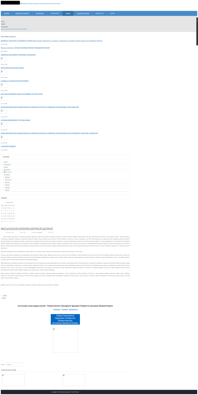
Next (3, 298)
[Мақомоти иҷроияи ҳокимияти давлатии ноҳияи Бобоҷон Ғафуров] (40, 3)
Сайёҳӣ (7, 190)
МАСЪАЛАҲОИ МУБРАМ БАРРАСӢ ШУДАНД (27, 228)
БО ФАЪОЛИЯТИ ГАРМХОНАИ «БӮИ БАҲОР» (18, 55)
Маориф (7, 177)
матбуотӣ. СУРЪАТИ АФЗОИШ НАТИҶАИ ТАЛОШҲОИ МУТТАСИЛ (25, 48)
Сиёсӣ (5, 162)
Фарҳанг (7, 182)
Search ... (3, 364)
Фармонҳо (73, 309)
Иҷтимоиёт (4, 26)
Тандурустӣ (8, 179)
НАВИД (3, 24)
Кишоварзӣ (7, 169)
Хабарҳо (57, 309)
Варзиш (7, 185)
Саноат (6, 167)
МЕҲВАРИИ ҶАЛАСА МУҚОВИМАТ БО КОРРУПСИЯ (21, 94)
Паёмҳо (65, 309)
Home (2, 21)
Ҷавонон (7, 187)
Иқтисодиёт (7, 164)
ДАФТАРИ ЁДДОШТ (8, 146)
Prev (5, 295)
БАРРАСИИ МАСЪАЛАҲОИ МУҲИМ (12, 68)
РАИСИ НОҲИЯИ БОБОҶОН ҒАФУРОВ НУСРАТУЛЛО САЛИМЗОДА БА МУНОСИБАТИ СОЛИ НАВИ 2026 (40, 107)
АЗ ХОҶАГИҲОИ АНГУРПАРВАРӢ (14, 81)
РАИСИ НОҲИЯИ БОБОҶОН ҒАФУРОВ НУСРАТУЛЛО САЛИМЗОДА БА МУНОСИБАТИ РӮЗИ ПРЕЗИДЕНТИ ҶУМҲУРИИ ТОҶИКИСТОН (49, 133)
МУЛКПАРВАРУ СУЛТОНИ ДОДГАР (15, 120)
